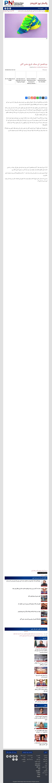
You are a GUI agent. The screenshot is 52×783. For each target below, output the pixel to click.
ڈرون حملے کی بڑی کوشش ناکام (34, 561)
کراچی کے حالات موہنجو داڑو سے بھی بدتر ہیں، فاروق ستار (29, 569)
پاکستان (42, 541)
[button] (26, 25)
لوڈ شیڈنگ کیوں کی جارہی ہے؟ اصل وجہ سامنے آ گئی (30, 584)
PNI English (40, 8)
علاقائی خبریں (44, 732)
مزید (36, 671)
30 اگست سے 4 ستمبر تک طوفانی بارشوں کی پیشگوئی (13, 11)
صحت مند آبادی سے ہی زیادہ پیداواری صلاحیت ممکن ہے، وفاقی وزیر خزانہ (26, 554)
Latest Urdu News (38, 739)
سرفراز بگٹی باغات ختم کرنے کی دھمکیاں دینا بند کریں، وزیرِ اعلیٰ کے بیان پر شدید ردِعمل (23, 546)
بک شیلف (38, 724)
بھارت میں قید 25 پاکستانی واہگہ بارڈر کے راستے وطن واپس (29, 577)
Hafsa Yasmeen (44, 67)
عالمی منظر (45, 724)
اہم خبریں (45, 721)
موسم (46, 740)
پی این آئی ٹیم (29, 724)
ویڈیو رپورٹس (37, 728)
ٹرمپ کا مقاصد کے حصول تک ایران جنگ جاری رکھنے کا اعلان (33, 601)
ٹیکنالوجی (45, 736)
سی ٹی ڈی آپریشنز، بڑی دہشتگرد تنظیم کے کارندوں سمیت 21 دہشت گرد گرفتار (30, 599)
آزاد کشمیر (45, 726)
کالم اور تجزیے (37, 726)
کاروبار (46, 730)
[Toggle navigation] (46, 8)
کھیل (46, 734)
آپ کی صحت (44, 738)
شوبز (46, 728)
